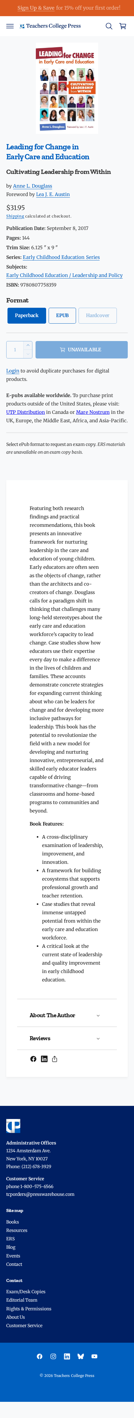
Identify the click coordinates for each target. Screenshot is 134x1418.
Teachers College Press (74, 1376)
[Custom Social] (81, 1356)
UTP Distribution (25, 412)
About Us (15, 1317)
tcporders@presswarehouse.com (40, 1194)
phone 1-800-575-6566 (29, 1186)
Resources (16, 1230)
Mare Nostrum (92, 412)
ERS (10, 1239)
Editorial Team (21, 1300)
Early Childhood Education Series (61, 257)
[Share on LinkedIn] (44, 1059)
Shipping (15, 216)
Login (12, 371)
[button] (10, 26)
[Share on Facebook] (33, 1059)
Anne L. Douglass (32, 186)
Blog (10, 1247)
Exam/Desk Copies (25, 1291)
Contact (14, 1264)
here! (86, 8)
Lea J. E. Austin (53, 194)
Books (12, 1222)
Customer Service (24, 1325)
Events (13, 1256)
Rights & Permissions (28, 1309)
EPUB (62, 315)
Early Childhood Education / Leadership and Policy (64, 275)
